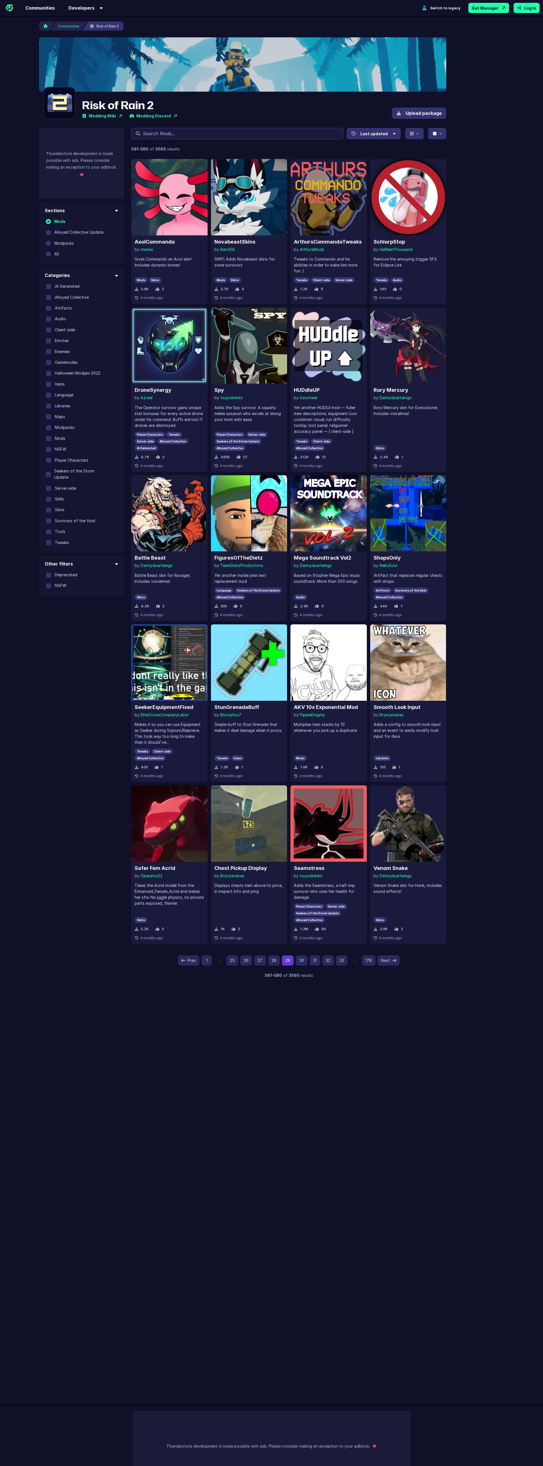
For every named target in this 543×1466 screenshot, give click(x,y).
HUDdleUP (307, 390)
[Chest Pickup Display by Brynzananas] (249, 823)
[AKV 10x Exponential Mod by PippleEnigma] (328, 662)
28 (274, 960)
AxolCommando (155, 242)
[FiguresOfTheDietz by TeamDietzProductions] (249, 513)
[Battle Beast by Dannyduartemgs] (169, 513)
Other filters (59, 564)
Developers (81, 8)
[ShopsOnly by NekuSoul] (408, 513)
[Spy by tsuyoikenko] (249, 346)
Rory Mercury (391, 390)
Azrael (146, 397)
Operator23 (151, 875)
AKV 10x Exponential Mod (326, 707)
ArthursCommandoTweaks (328, 242)
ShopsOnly (387, 558)
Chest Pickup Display (240, 868)
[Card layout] (414, 133)
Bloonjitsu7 (230, 714)
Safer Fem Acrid (155, 868)
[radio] (48, 221)
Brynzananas (392, 714)
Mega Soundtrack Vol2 (322, 558)
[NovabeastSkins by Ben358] (249, 197)
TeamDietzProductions (241, 565)
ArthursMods (312, 249)
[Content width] (437, 133)
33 (341, 960)
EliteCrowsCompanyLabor (165, 714)
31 (315, 960)
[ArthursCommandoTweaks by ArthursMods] (328, 197)
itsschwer (309, 397)
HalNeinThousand (396, 249)
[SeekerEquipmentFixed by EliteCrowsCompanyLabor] (169, 662)
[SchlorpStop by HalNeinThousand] (408, 197)
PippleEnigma (312, 714)
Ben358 (227, 249)
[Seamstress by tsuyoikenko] (328, 823)
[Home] (9, 7)
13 (324, 457)
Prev (192, 960)
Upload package (424, 113)
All (56, 254)
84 (323, 929)
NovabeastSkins (234, 242)
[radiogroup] (81, 238)
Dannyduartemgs (395, 397)
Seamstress (309, 868)
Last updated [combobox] (374, 133)
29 (287, 960)
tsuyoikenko (231, 397)
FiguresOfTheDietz (238, 558)
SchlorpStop (389, 242)
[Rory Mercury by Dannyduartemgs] (408, 346)
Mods (60, 221)
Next (385, 960)
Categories (57, 275)
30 (301, 960)
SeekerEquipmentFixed (164, 707)
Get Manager (485, 8)
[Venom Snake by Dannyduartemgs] (408, 823)
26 (246, 960)
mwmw (147, 249)
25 (232, 960)
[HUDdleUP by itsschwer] (328, 346)
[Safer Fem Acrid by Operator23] (169, 823)
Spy (219, 390)
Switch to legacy (445, 8)
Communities (40, 8)
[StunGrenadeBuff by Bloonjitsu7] (249, 662)
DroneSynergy (153, 390)
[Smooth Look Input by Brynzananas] (408, 662)
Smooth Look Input (397, 707)
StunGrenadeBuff (236, 707)
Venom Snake (391, 868)
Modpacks (64, 243)
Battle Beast (150, 558)
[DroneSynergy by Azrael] (169, 346)
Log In (530, 8)
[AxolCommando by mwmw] (169, 197)
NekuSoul (388, 565)
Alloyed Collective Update (79, 232)
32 (328, 960)
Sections (55, 210)
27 (245, 457)
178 (368, 960)
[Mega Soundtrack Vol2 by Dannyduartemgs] (328, 513)
